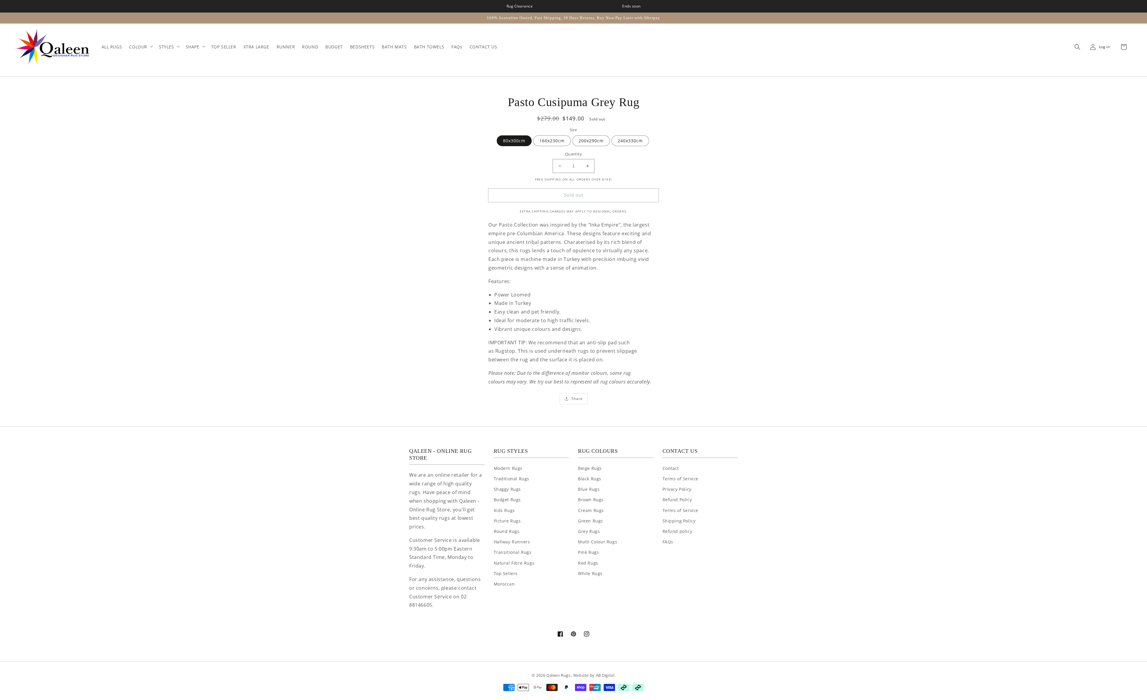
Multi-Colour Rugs (597, 542)
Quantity (573, 154)
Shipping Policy (679, 521)
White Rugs (590, 573)
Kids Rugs (504, 510)
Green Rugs (590, 521)
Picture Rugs (507, 521)
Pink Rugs (588, 552)
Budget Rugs (507, 499)
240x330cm (630, 140)
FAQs (668, 542)
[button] (1076, 47)
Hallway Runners (512, 542)
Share (577, 398)
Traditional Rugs (512, 479)
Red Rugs (588, 563)
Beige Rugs (590, 468)
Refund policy (677, 531)
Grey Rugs (589, 531)
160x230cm (552, 140)
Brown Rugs (591, 499)
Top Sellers (506, 573)
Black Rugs (589, 479)
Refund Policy (677, 499)
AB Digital (605, 675)
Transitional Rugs (513, 552)
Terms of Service (681, 479)
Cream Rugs (591, 510)
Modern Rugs (508, 468)
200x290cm (591, 140)
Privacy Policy (677, 489)
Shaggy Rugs (507, 489)
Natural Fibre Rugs (514, 563)
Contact (671, 468)
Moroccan (504, 584)
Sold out (573, 195)
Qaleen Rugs (558, 675)
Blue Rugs (588, 489)
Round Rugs (507, 531)
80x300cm (514, 140)
